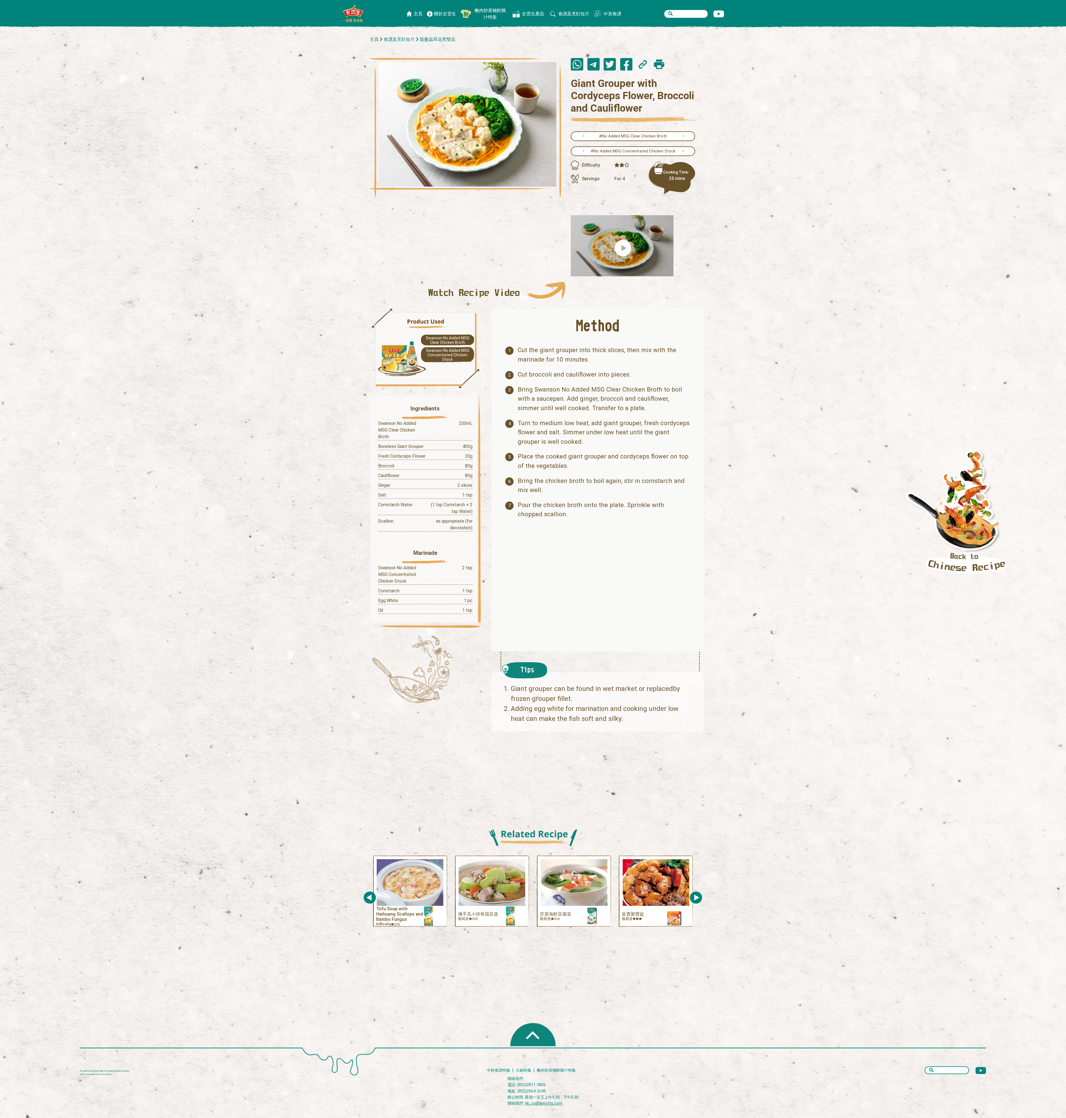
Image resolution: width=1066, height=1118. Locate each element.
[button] (696, 897)
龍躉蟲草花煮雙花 (437, 39)
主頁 (374, 39)
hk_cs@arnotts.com (543, 1103)
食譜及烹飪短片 (399, 39)
